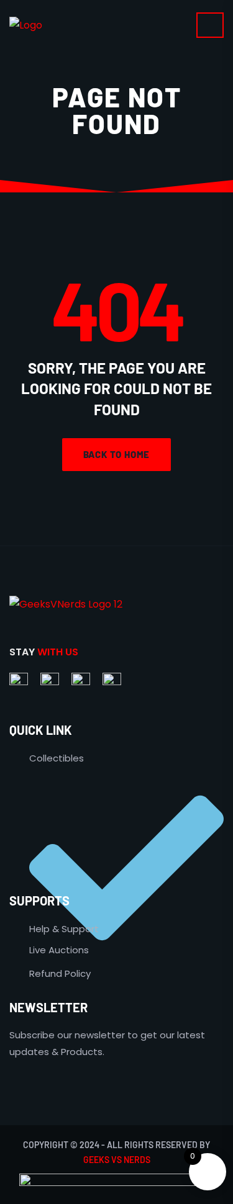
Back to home (116, 454)
